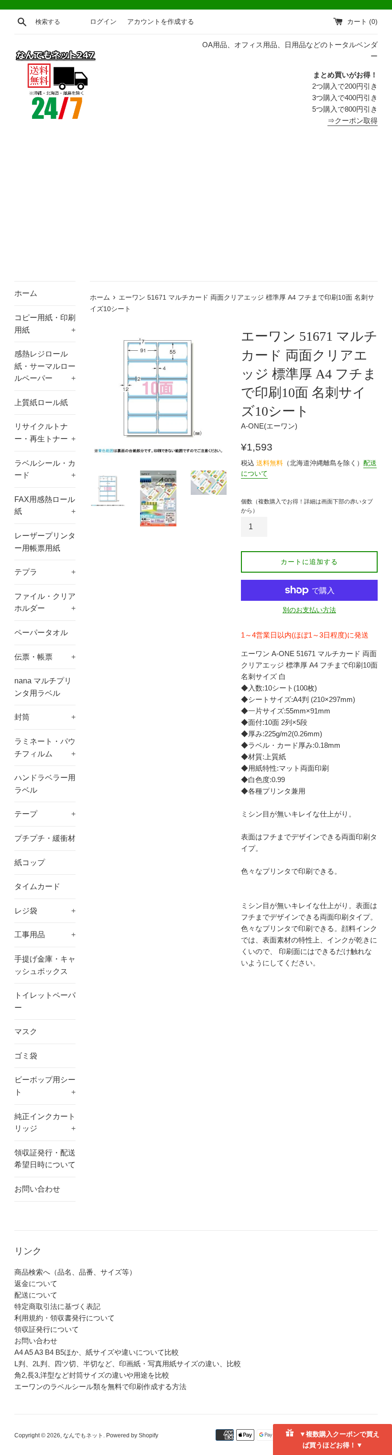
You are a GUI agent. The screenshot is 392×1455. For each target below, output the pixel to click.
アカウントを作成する (160, 21)
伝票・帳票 (45, 657)
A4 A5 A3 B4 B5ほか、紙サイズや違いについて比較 (96, 1352)
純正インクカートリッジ (45, 1122)
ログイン (103, 21)
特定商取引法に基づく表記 (57, 1306)
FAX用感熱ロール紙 (45, 505)
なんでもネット (83, 1435)
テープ (45, 814)
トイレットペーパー (45, 1001)
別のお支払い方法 (309, 610)
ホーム (25, 293)
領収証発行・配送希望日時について (45, 1159)
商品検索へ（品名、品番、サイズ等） (75, 1272)
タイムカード (37, 886)
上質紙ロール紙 (41, 402)
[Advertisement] (196, 209)
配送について (35, 1295)
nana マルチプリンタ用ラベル (43, 687)
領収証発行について (46, 1329)
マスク (25, 1031)
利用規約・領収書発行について (64, 1318)
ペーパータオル (41, 632)
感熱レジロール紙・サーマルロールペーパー (45, 366)
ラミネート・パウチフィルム (45, 747)
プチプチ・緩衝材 (45, 838)
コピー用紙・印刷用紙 (45, 324)
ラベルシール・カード (45, 469)
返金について (35, 1283)
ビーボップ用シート (45, 1086)
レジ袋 (45, 911)
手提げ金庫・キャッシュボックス (45, 965)
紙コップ (29, 862)
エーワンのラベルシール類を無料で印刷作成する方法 (100, 1386)
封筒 (45, 717)
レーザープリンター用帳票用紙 (45, 542)
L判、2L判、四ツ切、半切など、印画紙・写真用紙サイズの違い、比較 (127, 1364)
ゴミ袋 (25, 1056)
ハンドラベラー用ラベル (45, 784)
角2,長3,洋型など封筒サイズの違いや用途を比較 (91, 1375)
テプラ (45, 572)
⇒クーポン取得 (352, 120)
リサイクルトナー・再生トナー (45, 432)
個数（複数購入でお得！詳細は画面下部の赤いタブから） (307, 506)
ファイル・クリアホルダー (45, 602)
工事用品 (45, 935)
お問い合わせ (37, 1189)
